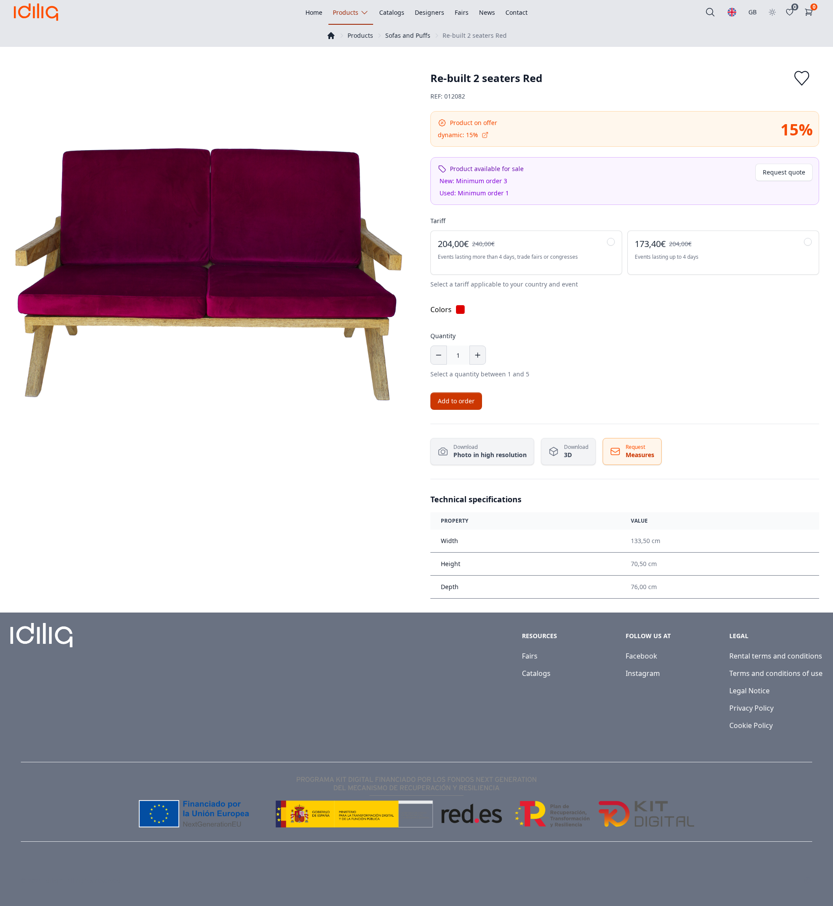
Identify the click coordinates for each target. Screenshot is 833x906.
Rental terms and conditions (775, 656)
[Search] (710, 12)
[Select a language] (731, 12)
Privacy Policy (751, 708)
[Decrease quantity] (438, 355)
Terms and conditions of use (776, 673)
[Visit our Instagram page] (807, 880)
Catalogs (536, 673)
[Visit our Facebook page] (788, 880)
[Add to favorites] (802, 78)
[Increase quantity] (477, 355)
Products (360, 35)
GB (752, 12)
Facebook (641, 656)
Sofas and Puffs (407, 35)
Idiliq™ (53, 880)
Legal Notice (749, 690)
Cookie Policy (751, 725)
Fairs (530, 656)
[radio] (526, 253)
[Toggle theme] (772, 12)
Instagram (643, 673)
